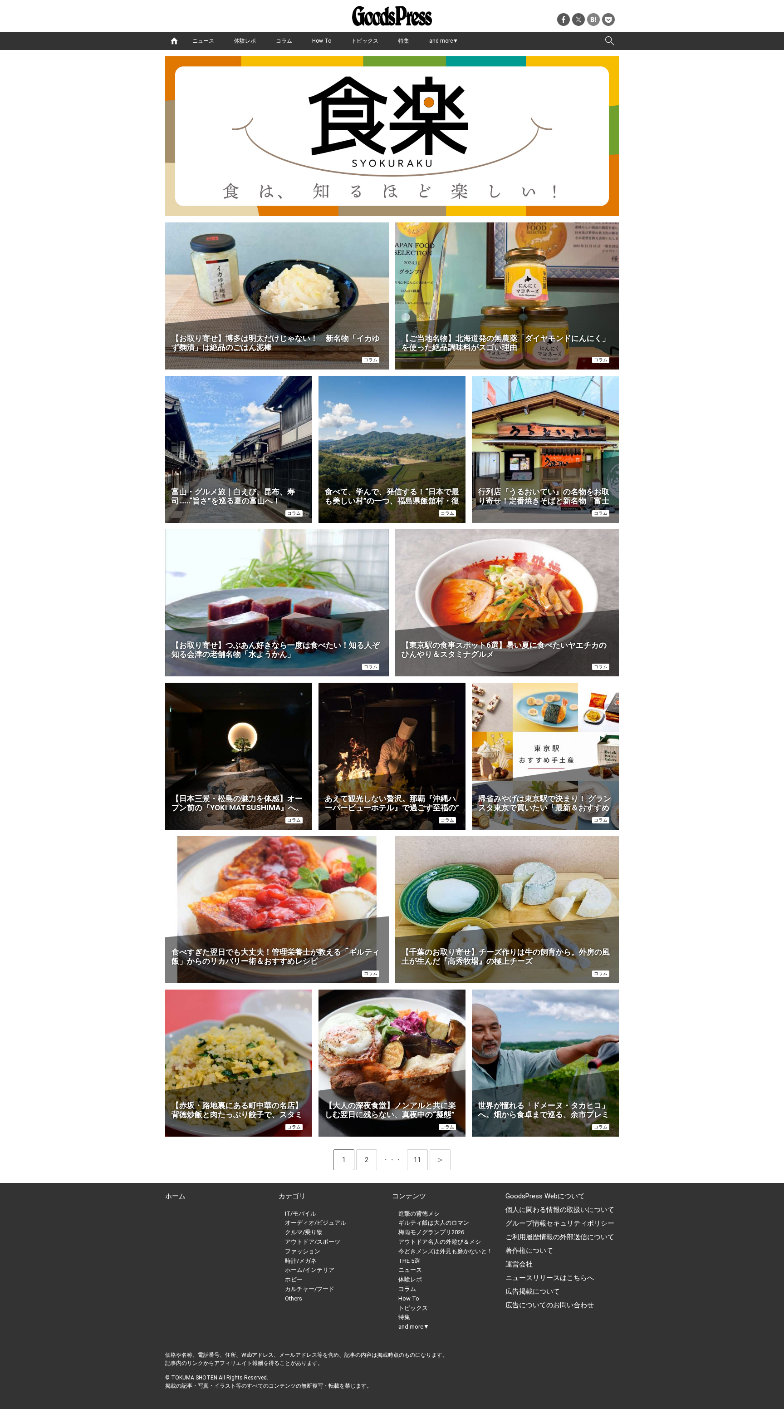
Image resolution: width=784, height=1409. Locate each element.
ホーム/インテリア (309, 1269)
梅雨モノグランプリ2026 (431, 1232)
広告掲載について (532, 1291)
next (440, 1159)
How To (321, 41)
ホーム (175, 1196)
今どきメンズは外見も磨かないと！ (445, 1251)
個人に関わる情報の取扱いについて (559, 1210)
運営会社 (519, 1264)
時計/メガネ (301, 1260)
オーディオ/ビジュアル (315, 1222)
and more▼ (443, 41)
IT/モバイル (300, 1213)
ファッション (302, 1251)
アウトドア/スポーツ (312, 1241)
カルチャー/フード (309, 1289)
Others (293, 1298)
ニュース (203, 41)
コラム (284, 41)
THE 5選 (409, 1260)
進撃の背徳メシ (419, 1213)
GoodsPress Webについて (545, 1196)
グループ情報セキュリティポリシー (559, 1223)
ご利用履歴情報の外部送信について (559, 1237)
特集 (403, 41)
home (174, 41)
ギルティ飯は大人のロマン (433, 1222)
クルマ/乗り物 (304, 1232)
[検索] (610, 41)
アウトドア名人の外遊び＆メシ (439, 1241)
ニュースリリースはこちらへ (549, 1278)
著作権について (529, 1250)
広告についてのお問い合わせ (549, 1305)
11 (421, 1159)
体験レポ (245, 41)
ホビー (294, 1279)
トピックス (364, 41)
